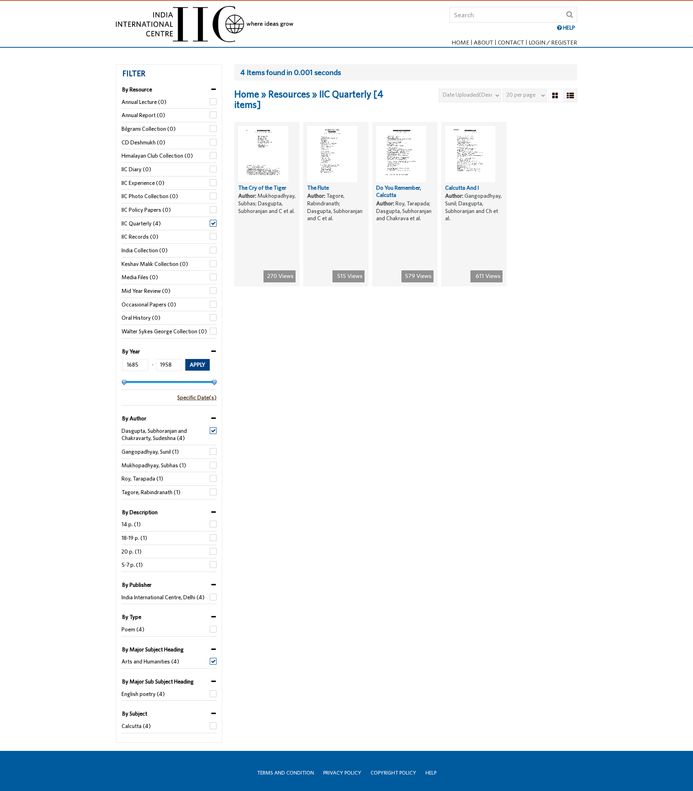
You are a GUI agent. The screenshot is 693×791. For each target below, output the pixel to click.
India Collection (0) (145, 250)
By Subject (134, 713)
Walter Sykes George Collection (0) (164, 331)
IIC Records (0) (140, 236)
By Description (140, 512)
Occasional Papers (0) (149, 304)
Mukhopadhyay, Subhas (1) (154, 465)
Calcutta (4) (136, 726)
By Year (131, 351)
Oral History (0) (141, 317)
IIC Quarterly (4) (141, 223)
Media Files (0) (140, 277)
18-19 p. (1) (134, 538)
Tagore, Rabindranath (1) (151, 492)
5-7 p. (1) (132, 565)
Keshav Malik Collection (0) (155, 264)
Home (460, 42)
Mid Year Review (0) (146, 291)
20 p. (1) (132, 551)
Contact (511, 42)
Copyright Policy (393, 773)
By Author (134, 418)
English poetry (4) (143, 694)
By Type (131, 617)
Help (431, 773)
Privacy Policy (342, 773)
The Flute (318, 188)
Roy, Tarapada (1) (142, 478)
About (483, 42)
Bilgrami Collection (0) (149, 129)
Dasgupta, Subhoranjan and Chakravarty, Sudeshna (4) (154, 435)
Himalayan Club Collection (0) (157, 155)
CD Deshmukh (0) (143, 142)
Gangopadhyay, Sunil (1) (150, 451)
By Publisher (137, 585)
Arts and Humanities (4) (150, 661)
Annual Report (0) (143, 115)
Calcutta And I (462, 188)
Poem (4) (133, 629)
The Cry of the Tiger (262, 188)
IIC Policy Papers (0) (146, 210)
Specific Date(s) (197, 397)
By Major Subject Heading (153, 649)
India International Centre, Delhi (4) (163, 597)
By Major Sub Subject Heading (158, 681)
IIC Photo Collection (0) (150, 196)
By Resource (137, 89)
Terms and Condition (285, 773)
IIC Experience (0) (143, 183)
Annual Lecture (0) (144, 102)
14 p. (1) (131, 524)
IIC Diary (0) (136, 169)
